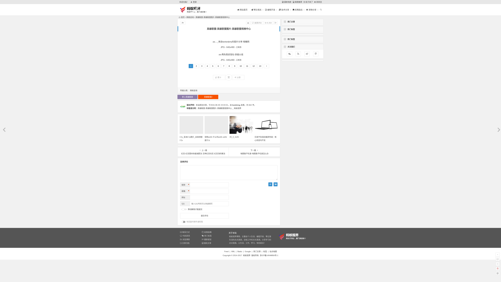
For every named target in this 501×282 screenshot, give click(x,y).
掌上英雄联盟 (187, 97)
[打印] (248, 23)
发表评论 (258, 23)
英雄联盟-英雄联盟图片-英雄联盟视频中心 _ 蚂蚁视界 (219, 108)
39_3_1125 (234, 137)
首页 (183, 17)
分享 (239, 77)
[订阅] (298, 54)
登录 (195, 2)
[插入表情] (270, 184)
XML (233, 251)
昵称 (185, 184)
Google (248, 251)
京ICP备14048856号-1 (269, 255)
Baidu (239, 251)
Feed (226, 251)
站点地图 (273, 251)
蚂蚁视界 (246, 255)
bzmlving (236, 105)
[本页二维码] (498, 273)
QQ (183, 204)
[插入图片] (276, 184)
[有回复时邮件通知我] (183, 222)
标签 (265, 251)
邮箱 (185, 191)
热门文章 (257, 251)
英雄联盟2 (208, 97)
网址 (183, 197)
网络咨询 (190, 17)
